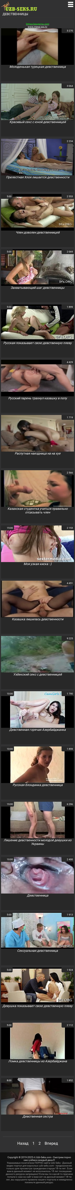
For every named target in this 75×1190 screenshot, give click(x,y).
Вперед (51, 1143)
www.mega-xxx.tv (37, 26)
